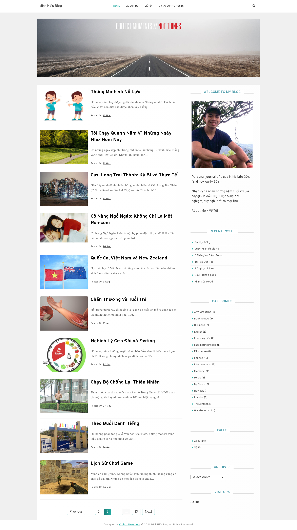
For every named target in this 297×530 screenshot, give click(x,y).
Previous (76, 512)
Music (197, 377)
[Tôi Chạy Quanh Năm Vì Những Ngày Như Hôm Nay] (64, 163)
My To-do (199, 384)
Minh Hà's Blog (50, 6)
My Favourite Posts (171, 6)
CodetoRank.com (129, 524)
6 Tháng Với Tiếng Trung (208, 255)
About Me (132, 6)
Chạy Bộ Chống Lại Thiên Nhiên (125, 382)
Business (199, 325)
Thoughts (200, 404)
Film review (201, 351)
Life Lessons (202, 364)
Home (116, 6)
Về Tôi (148, 6)
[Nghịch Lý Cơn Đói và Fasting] (64, 371)
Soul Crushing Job (205, 275)
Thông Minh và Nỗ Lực (115, 92)
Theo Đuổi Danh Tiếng (115, 424)
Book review (201, 318)
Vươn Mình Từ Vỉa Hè (207, 249)
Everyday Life (202, 338)
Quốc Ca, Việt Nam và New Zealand (129, 258)
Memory (199, 371)
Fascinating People (205, 345)
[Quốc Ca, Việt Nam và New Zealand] (64, 288)
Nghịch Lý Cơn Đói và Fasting (123, 341)
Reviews (199, 391)
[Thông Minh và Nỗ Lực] (64, 122)
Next (148, 512)
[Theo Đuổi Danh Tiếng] (64, 452)
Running (198, 397)
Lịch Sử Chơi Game (112, 464)
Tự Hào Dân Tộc (204, 262)
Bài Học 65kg (202, 242)
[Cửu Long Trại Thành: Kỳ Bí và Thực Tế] (64, 205)
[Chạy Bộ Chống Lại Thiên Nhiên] (64, 412)
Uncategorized (203, 410)
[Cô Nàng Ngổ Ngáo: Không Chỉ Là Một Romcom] (64, 242)
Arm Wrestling (202, 312)
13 (136, 512)
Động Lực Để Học (205, 268)
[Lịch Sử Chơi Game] (64, 494)
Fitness (198, 358)
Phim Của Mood (204, 281)
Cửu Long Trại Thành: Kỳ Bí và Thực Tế (134, 175)
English (198, 332)
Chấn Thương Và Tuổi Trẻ (118, 300)
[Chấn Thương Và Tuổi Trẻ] (64, 330)
